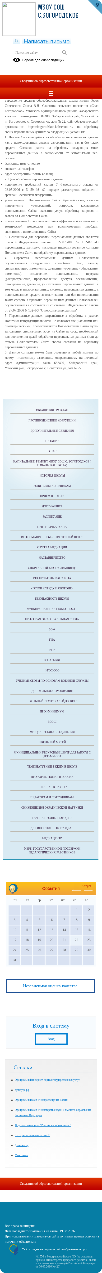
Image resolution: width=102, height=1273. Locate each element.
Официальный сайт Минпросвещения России (41, 1100)
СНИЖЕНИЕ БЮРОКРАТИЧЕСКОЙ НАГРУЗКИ (52, 807)
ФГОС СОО (52, 670)
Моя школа (21, 1155)
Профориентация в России (52, 777)
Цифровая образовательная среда (52, 619)
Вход (51, 1039)
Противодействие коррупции (52, 420)
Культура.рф (22, 1089)
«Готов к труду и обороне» (52, 588)
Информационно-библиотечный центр (52, 537)
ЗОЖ (52, 629)
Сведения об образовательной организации (51, 81)
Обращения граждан (52, 410)
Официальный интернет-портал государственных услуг (47, 1079)
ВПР (52, 650)
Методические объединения (52, 732)
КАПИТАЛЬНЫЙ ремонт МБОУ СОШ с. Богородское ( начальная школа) (52, 463)
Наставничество (52, 557)
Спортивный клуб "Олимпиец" (52, 568)
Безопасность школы (52, 598)
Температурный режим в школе (52, 766)
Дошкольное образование (52, 691)
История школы (52, 475)
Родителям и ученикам (52, 486)
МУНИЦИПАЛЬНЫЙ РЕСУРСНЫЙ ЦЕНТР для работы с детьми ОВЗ (52, 754)
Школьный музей (52, 742)
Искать (64, 52)
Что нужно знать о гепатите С (32, 1135)
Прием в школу (52, 496)
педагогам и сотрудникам (52, 797)
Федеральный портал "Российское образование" (43, 1125)
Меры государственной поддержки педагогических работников (52, 850)
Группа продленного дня (52, 818)
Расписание (52, 516)
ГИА (52, 639)
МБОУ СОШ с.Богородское (58, 12)
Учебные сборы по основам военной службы (52, 680)
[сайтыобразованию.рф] (95, 7)
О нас (52, 451)
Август (86, 886)
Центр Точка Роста (52, 527)
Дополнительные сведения (52, 430)
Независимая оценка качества (50, 985)
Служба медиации (52, 547)
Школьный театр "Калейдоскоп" (52, 701)
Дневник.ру (21, 1145)
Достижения (52, 506)
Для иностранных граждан (52, 828)
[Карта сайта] (16, 40)
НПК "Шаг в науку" (52, 787)
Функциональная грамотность (52, 609)
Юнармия (52, 660)
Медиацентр (52, 838)
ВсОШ (52, 721)
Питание (52, 441)
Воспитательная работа (52, 578)
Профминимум (52, 711)
